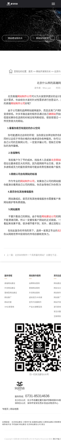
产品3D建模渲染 (35, 307)
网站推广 (8, 297)
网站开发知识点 (43, 71)
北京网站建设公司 (34, 424)
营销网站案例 (34, 288)
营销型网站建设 (10, 293)
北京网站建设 (17, 422)
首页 (30, 71)
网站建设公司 (49, 216)
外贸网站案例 (34, 293)
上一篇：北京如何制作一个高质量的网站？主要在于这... (32, 255)
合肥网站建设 (48, 422)
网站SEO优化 (42, 38)
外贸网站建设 (9, 288)
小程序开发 (27, 422)
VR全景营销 (9, 307)
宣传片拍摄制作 (35, 302)
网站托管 (8, 302)
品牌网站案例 (34, 283)
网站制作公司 (24, 96)
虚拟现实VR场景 (35, 297)
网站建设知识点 (15, 38)
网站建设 (22, 424)
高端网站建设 (9, 283)
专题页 (5, 409)
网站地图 (14, 409)
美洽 (43, 424)
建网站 (52, 114)
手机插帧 (15, 424)
